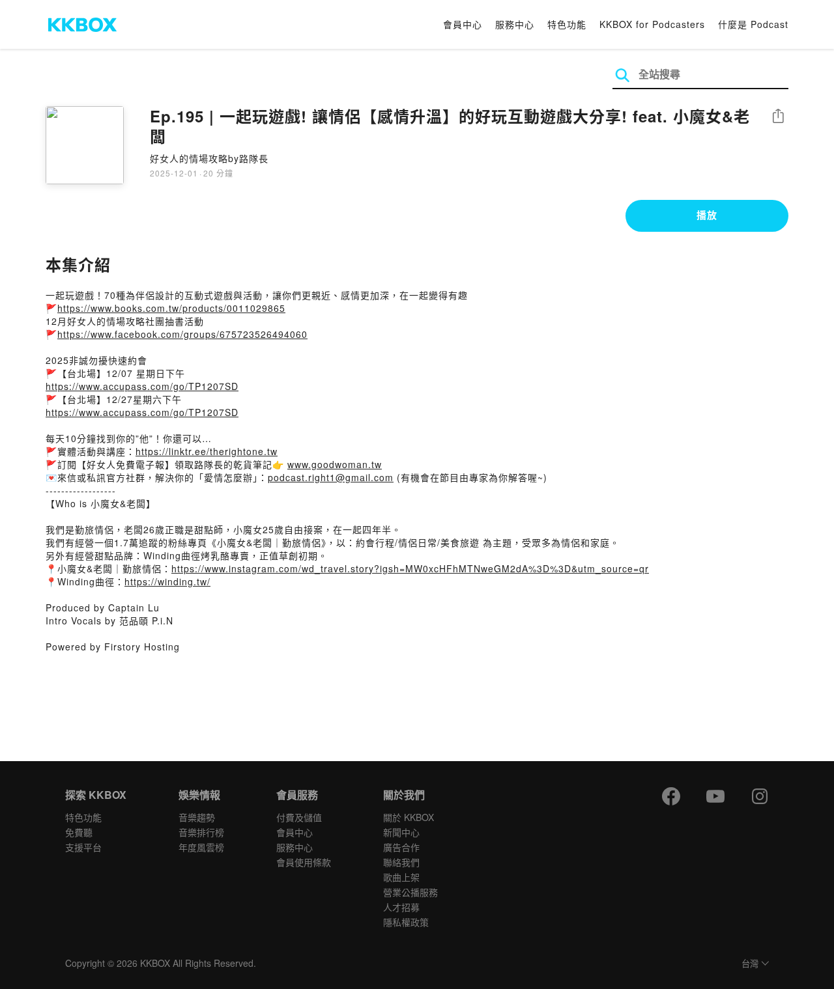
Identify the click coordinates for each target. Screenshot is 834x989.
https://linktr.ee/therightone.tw (207, 451)
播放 (707, 215)
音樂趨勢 (197, 817)
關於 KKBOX (408, 817)
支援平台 (83, 847)
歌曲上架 (401, 877)
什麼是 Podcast (753, 24)
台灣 (749, 964)
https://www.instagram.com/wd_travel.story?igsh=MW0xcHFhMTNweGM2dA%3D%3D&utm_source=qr (410, 568)
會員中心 (462, 24)
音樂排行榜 (201, 832)
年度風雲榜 (201, 847)
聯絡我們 (401, 862)
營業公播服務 (410, 891)
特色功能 (566, 24)
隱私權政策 (406, 921)
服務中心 (514, 24)
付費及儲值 (299, 817)
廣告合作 (401, 847)
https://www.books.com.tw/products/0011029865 (171, 307)
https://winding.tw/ (167, 581)
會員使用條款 (303, 862)
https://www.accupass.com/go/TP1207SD (142, 386)
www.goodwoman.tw (334, 464)
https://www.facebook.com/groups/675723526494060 (182, 334)
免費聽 (79, 832)
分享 (777, 117)
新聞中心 (401, 832)
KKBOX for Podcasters (652, 24)
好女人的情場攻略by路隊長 (209, 158)
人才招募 (401, 906)
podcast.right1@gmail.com (331, 477)
